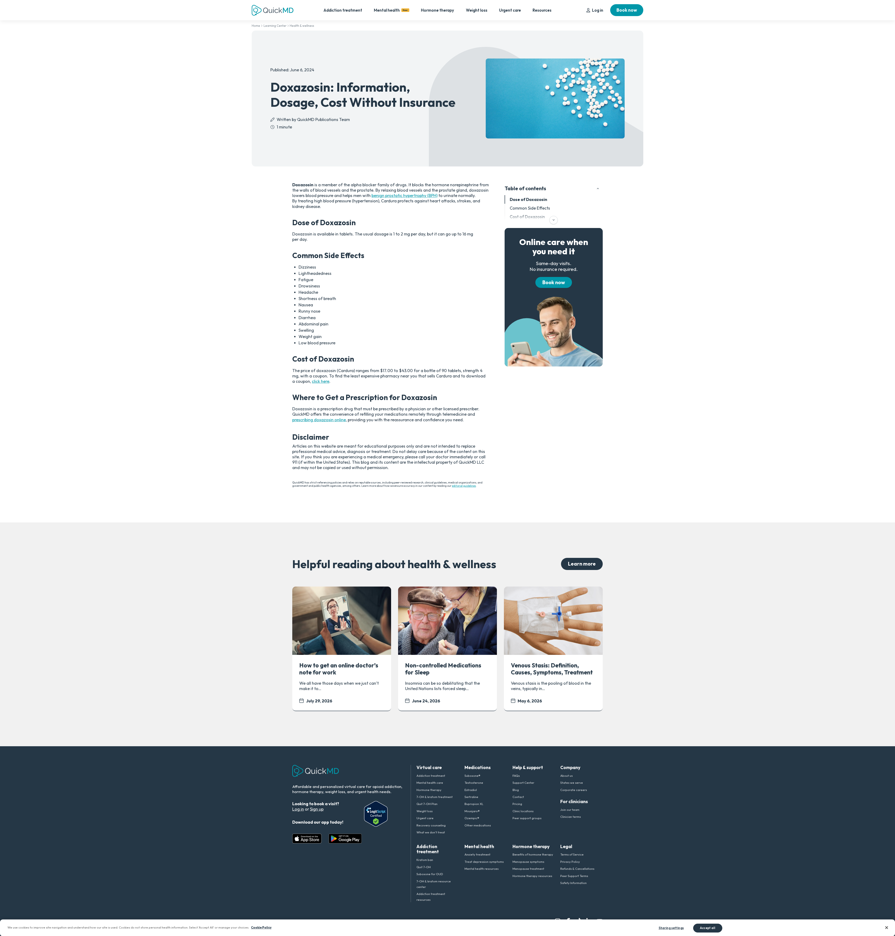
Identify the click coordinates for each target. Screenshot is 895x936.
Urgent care (510, 10)
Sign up (317, 809)
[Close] (886, 927)
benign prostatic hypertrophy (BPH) (404, 195)
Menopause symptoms (528, 861)
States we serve (571, 782)
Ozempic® (472, 818)
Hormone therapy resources (532, 876)
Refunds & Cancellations (577, 868)
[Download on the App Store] (307, 838)
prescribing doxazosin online (319, 419)
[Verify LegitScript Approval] (376, 813)
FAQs (516, 775)
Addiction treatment (343, 10)
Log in (597, 10)
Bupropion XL (474, 804)
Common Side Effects (530, 208)
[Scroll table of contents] (553, 220)
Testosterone (474, 782)
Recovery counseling (431, 825)
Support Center (523, 782)
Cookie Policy (261, 927)
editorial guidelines (464, 485)
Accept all (707, 927)
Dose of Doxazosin (528, 199)
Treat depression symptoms (484, 861)
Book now (626, 10)
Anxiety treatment (477, 854)
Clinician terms (570, 817)
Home (256, 26)
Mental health (391, 10)
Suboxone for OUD (430, 874)
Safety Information (573, 883)
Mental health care (430, 782)
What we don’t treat (431, 832)
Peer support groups (527, 818)
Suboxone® (472, 775)
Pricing (517, 804)
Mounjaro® (472, 811)
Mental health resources (482, 868)
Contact (518, 797)
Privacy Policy (570, 861)
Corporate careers (573, 790)
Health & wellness (302, 26)
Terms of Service (572, 854)
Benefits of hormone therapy (533, 854)
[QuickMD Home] (272, 10)
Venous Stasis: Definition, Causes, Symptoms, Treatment (552, 669)
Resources (542, 10)
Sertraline (471, 797)
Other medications (478, 825)
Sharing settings (671, 927)
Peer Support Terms (574, 876)
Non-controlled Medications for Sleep (443, 669)
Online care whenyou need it (553, 246)
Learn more (582, 563)
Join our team (569, 810)
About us (566, 775)
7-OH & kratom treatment (435, 797)
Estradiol (471, 790)
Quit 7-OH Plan (427, 804)
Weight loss (476, 10)
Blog (516, 790)
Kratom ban (425, 860)
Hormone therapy (437, 10)
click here (320, 381)
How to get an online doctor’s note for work (338, 669)
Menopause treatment (528, 868)
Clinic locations (523, 811)
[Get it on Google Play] (345, 838)
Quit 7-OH (424, 867)
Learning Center (275, 26)
